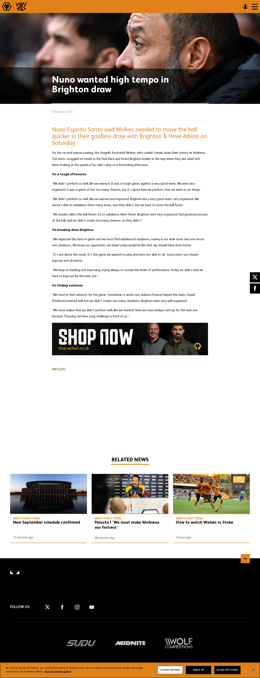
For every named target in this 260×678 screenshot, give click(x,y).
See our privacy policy (57, 671)
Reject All (198, 670)
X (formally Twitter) (255, 277)
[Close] (253, 669)
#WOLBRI (58, 369)
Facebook (255, 288)
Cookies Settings (170, 670)
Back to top (245, 558)
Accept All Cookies (227, 670)
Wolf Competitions (178, 643)
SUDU (81, 643)
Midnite (130, 643)
